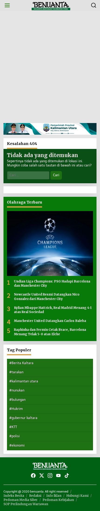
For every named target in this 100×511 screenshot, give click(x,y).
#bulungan (17, 400)
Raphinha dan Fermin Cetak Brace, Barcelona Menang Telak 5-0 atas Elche (50, 332)
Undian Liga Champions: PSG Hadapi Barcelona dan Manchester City (52, 283)
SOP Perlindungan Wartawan (25, 504)
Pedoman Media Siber (20, 500)
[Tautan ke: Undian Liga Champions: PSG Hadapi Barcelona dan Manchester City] (50, 243)
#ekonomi (17, 446)
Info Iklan (53, 496)
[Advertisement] (50, 67)
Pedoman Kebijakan (58, 500)
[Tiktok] (67, 475)
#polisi (14, 436)
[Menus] (7, 5)
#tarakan (16, 372)
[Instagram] (50, 475)
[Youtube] (58, 475)
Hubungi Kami (77, 496)
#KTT (13, 427)
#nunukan (16, 390)
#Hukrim (16, 409)
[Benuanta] (51, 5)
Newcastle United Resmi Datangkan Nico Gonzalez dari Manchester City (47, 297)
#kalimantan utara (23, 381)
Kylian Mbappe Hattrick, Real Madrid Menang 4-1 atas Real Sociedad (53, 310)
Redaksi (35, 496)
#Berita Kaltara (21, 363)
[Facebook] (33, 475)
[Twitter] (42, 475)
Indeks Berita (13, 496)
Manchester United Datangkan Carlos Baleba (50, 321)
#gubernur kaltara (23, 418)
